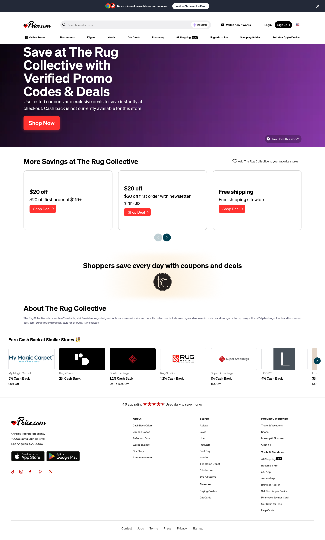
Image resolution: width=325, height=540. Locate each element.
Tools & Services (272, 452)
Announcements (143, 457)
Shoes (265, 432)
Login (268, 25)
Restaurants (67, 37)
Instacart (205, 445)
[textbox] (297, 24)
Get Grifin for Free (271, 504)
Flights (91, 37)
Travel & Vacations (272, 425)
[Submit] (64, 25)
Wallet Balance (141, 445)
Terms (154, 528)
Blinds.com (206, 470)
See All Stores (208, 477)
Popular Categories (274, 418)
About (137, 418)
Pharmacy (158, 37)
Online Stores (37, 37)
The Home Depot (210, 464)
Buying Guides (208, 491)
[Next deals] (167, 237)
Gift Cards (134, 37)
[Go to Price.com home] (37, 25)
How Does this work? (285, 139)
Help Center (268, 510)
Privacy (182, 528)
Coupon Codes (141, 432)
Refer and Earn (141, 438)
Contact (126, 528)
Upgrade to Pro (219, 37)
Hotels (111, 37)
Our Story (138, 451)
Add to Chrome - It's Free (190, 6)
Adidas (204, 425)
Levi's (203, 432)
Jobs (140, 528)
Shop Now (42, 122)
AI (202, 25)
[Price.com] (28, 429)
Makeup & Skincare (272, 438)
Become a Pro (269, 465)
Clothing (266, 445)
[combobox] (135, 24)
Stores (204, 418)
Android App (268, 478)
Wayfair (204, 457)
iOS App (266, 472)
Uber (203, 438)
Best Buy (205, 451)
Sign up (282, 25)
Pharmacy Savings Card (275, 497)
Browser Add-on (270, 485)
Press (167, 528)
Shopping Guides (250, 37)
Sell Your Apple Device (286, 37)
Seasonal (206, 484)
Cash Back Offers (143, 425)
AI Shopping (183, 37)
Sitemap (198, 528)
